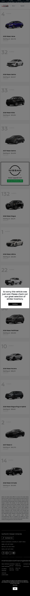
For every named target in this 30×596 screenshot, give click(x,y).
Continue (15, 304)
